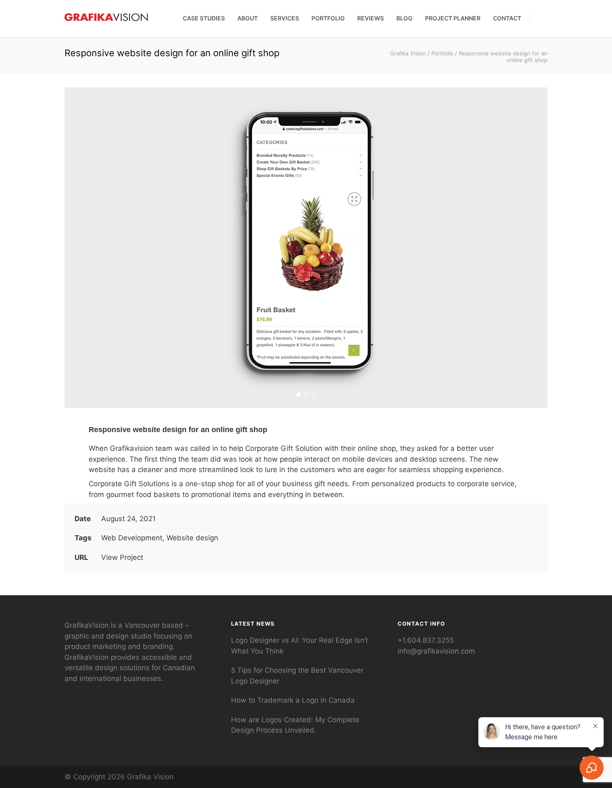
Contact (507, 18)
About (247, 18)
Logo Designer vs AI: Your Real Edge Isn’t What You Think (299, 645)
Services (284, 18)
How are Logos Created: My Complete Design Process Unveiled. (295, 725)
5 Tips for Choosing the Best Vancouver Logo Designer (297, 675)
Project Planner (452, 18)
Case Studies (204, 18)
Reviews (370, 18)
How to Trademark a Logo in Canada (293, 700)
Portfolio (328, 18)
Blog (404, 18)
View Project (122, 557)
